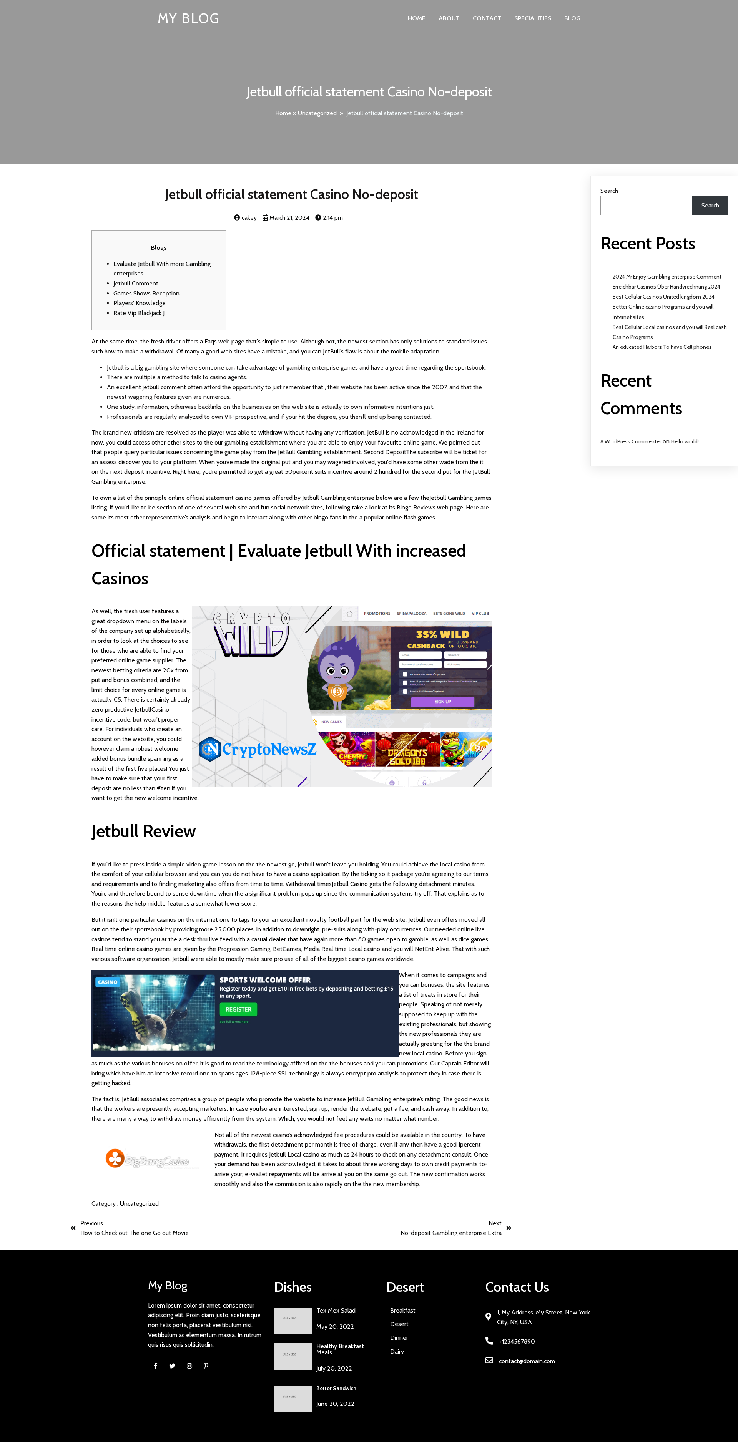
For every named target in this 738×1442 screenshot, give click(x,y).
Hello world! (685, 441)
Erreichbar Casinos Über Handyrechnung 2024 (666, 286)
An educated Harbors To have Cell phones (662, 346)
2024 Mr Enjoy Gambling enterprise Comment (667, 276)
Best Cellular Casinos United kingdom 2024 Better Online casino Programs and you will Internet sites (664, 306)
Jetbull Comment (135, 283)
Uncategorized (317, 113)
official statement (210, 497)
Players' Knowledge (139, 303)
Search (609, 190)
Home (283, 113)
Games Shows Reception (146, 293)
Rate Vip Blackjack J (139, 313)
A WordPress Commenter (630, 441)
